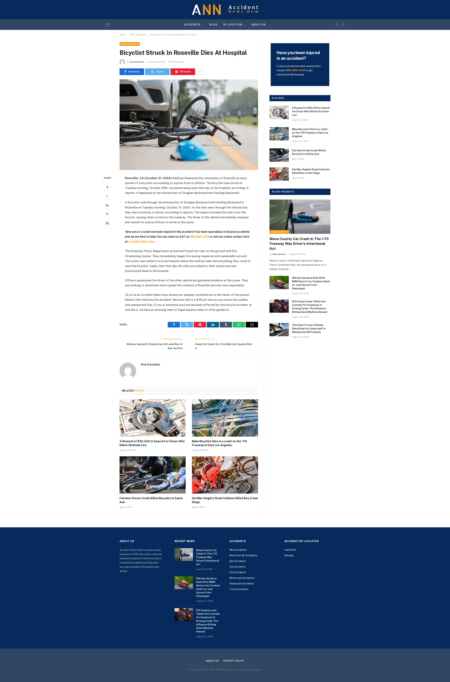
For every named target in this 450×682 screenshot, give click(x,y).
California (290, 549)
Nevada (288, 555)
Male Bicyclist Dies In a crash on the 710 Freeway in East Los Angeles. (219, 443)
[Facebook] (107, 187)
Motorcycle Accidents (242, 578)
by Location (232, 24)
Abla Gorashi (279, 254)
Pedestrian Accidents (241, 583)
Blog (213, 24)
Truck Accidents (238, 589)
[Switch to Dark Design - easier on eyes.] (337, 24)
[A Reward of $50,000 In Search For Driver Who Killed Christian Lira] (153, 418)
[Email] (107, 223)
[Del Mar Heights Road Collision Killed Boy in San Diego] (225, 475)
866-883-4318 (295, 70)
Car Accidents (279, 232)
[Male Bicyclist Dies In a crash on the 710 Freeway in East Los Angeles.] (225, 418)
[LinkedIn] (107, 205)
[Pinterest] (107, 214)
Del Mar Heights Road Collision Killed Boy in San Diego (225, 500)
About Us (258, 24)
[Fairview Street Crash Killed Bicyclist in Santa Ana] (153, 475)
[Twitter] (107, 196)
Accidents (192, 24)
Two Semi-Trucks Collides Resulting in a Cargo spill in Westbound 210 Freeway (309, 328)
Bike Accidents (129, 44)
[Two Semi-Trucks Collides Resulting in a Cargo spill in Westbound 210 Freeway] (279, 329)
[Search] (343, 25)
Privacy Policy (233, 661)
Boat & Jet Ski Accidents (243, 555)
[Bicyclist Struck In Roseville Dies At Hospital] (189, 124)
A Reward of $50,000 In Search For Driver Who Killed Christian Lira (152, 443)
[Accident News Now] (225, 10)
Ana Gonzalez (137, 62)
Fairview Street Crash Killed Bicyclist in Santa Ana (151, 500)
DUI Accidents (237, 572)
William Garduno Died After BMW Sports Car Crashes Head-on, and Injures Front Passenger (311, 283)
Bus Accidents (237, 561)
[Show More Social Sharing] (199, 71)
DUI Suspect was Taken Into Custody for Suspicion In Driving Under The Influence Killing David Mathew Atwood (309, 306)
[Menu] (107, 25)
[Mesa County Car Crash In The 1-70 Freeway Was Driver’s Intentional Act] (299, 217)
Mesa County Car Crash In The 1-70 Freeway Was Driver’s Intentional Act (299, 243)
